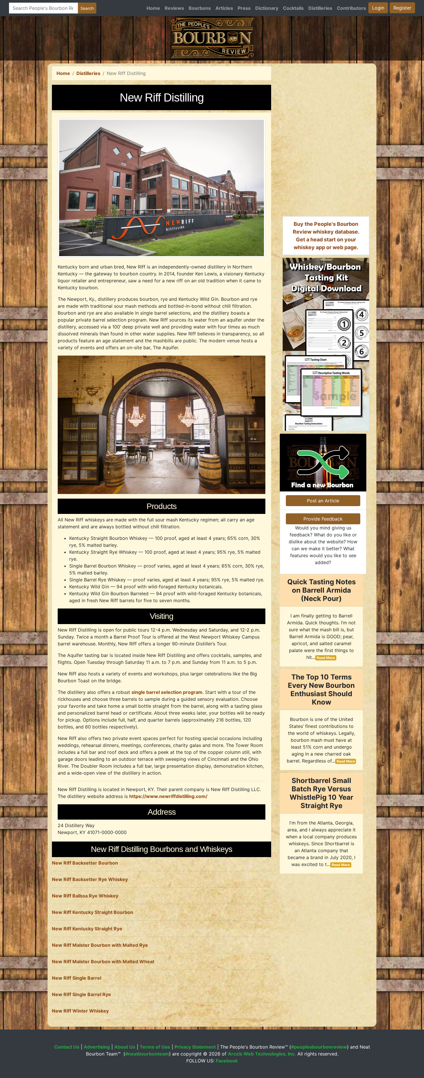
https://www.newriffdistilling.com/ (168, 796)
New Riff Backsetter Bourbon (85, 863)
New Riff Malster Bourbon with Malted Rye (100, 945)
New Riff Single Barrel (76, 978)
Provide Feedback (323, 519)
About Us (124, 1047)
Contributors (351, 8)
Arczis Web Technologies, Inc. (262, 1054)
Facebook (227, 1061)
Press (244, 8)
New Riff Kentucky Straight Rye (87, 928)
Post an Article (323, 501)
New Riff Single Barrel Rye (81, 994)
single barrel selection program (167, 692)
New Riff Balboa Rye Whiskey (85, 896)
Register (402, 8)
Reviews (174, 8)
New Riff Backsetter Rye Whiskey (90, 879)
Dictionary (266, 8)
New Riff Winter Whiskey (80, 1011)
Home (153, 8)
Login (378, 8)
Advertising (97, 1047)
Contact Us (66, 1047)
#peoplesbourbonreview (319, 1047)
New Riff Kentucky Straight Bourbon (92, 912)
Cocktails (293, 8)
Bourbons (200, 8)
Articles (224, 8)
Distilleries (320, 8)
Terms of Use (155, 1047)
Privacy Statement (195, 1047)
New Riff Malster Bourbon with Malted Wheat (103, 961)
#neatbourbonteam (147, 1054)
